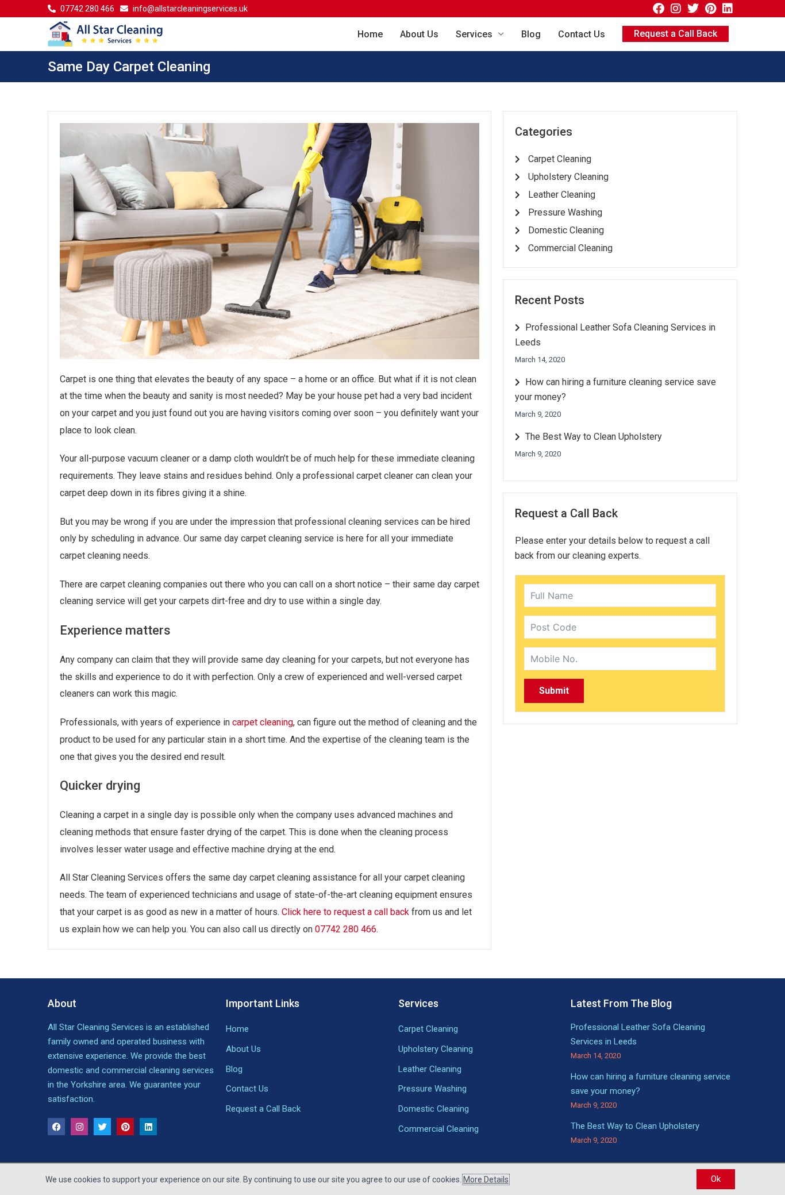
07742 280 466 (87, 8)
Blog (531, 34)
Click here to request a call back (345, 911)
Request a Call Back (263, 1109)
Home (370, 34)
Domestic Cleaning (433, 1109)
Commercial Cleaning (438, 1129)
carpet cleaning (262, 722)
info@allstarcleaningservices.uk (190, 8)
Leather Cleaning (429, 1069)
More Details (486, 1179)
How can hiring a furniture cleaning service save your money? (615, 389)
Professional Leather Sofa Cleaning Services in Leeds (615, 335)
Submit (554, 690)
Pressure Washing (432, 1088)
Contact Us (581, 34)
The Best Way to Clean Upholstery (592, 436)
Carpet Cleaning (428, 1029)
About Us (419, 34)
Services (474, 34)
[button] (675, 34)
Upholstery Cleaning (435, 1049)
